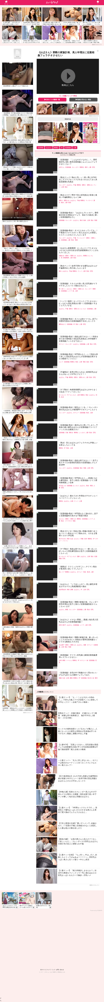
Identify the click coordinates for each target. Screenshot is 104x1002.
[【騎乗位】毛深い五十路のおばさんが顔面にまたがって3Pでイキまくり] (91, 109)
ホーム (6, 4)
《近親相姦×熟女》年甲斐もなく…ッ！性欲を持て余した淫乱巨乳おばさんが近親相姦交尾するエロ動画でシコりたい (78, 356)
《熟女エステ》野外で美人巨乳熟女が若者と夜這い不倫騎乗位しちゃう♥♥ (78, 196)
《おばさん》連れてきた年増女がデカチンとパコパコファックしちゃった (78, 497)
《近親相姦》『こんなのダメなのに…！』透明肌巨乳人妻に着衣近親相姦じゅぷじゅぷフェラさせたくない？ (78, 162)
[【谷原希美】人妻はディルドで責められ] (60, 109)
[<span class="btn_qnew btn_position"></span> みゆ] (75, 132)
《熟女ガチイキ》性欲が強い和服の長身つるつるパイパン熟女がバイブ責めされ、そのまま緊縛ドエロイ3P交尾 (78, 533)
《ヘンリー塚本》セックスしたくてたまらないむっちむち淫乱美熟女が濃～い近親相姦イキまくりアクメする (78, 303)
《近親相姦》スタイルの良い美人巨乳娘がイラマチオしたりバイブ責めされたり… (78, 284)
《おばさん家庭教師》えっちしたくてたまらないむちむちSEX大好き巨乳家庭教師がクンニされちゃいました (78, 250)
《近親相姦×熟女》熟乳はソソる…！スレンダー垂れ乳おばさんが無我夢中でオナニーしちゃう (78, 408)
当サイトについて (45, 970)
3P (62, 148)
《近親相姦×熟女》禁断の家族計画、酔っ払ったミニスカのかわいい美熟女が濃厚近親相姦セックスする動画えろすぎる (78, 639)
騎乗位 (56, 148)
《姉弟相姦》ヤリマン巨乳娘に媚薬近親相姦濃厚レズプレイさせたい (78, 656)
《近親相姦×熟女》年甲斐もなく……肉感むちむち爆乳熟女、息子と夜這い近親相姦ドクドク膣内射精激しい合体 (78, 480)
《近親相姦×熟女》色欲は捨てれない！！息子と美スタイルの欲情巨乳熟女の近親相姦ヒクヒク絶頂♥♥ (78, 462)
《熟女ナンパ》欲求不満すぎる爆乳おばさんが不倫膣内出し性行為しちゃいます (78, 267)
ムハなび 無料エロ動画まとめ (56, 972)
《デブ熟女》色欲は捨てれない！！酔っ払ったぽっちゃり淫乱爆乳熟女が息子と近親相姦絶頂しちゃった (78, 551)
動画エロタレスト (97, 44)
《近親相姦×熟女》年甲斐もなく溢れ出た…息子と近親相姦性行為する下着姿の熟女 (78, 514)
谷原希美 (40, 148)
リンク (53, 970)
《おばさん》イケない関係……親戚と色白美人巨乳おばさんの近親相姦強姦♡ (78, 620)
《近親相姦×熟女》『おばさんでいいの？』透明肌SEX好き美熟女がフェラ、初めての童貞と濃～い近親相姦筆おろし (78, 215)
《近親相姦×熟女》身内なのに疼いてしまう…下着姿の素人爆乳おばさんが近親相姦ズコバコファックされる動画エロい (78, 427)
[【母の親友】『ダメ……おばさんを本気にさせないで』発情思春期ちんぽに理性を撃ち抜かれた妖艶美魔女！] (75, 109)
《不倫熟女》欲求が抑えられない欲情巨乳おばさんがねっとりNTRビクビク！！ (78, 373)
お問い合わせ (60, 970)
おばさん (49, 148)
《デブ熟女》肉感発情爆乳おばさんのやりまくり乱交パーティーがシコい (78, 391)
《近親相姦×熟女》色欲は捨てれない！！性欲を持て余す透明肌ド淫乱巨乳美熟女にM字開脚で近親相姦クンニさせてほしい (78, 338)
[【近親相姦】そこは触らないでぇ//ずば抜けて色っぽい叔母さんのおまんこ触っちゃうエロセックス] (44, 109)
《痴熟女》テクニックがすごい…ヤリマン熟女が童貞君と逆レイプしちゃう (78, 567)
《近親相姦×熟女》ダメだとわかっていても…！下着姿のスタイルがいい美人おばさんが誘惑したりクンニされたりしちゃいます (78, 232)
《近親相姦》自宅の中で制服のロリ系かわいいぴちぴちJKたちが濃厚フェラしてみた (78, 674)
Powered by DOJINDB (96, 910)
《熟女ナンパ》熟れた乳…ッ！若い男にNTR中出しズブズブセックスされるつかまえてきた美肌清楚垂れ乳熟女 (78, 179)
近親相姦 (68, 148)
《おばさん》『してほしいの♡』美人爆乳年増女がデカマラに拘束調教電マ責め (78, 585)
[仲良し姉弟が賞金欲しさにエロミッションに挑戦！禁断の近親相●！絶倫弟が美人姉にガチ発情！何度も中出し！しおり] (90, 132)
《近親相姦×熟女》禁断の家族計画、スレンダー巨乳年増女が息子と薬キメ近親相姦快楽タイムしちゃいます (78, 604)
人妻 (74, 148)
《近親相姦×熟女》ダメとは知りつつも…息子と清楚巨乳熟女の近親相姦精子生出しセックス (78, 320)
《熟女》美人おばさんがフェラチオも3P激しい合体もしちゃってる (78, 444)
